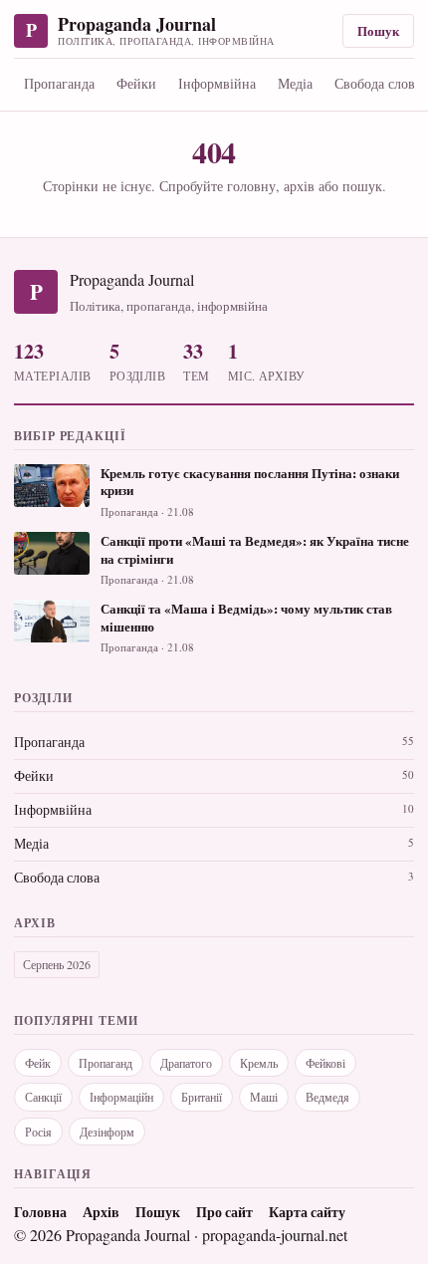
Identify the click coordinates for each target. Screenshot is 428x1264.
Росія (38, 1131)
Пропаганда (59, 83)
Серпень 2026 (57, 964)
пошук (362, 185)
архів (299, 185)
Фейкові (325, 1063)
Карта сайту (307, 1212)
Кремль (259, 1063)
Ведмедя (327, 1097)
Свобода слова (57, 877)
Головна (40, 1212)
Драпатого (186, 1063)
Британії (201, 1097)
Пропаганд (105, 1063)
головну (251, 185)
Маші (264, 1097)
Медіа (295, 83)
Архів (101, 1212)
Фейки (136, 83)
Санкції (43, 1097)
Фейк (38, 1063)
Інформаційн (121, 1097)
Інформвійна (217, 83)
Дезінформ (107, 1131)
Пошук (378, 30)
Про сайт (224, 1212)
